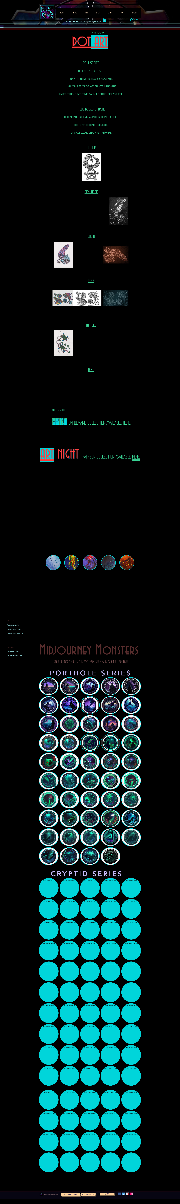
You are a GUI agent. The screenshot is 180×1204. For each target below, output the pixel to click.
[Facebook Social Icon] (119, 1194)
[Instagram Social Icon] (131, 1194)
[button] (86, 13)
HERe (127, 423)
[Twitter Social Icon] (123, 1194)
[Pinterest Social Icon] (127, 1194)
